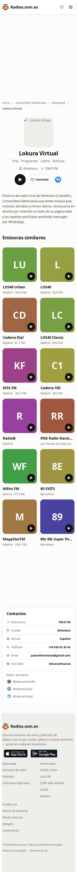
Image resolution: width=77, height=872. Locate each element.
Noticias (59, 161)
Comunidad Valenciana (31, 103)
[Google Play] (44, 753)
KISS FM (10, 387)
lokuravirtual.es (59, 664)
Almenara (58, 103)
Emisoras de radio (14, 770)
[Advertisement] (38, 58)
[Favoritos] (62, 7)
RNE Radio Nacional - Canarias (57, 438)
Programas (29, 161)
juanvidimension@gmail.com (50, 655)
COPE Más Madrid (52, 783)
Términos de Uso (39, 850)
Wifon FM (11, 488)
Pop (15, 161)
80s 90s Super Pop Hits (57, 539)
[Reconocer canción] (58, 179)
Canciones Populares (16, 783)
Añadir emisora (12, 817)
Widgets (7, 824)
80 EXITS (47, 488)
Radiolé (9, 438)
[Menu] (71, 7)
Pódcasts (8, 776)
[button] (19, 264)
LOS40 (45, 287)
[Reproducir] (20, 179)
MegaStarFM (14, 539)
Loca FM (45, 776)
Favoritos (42, 179)
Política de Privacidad (14, 850)
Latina (45, 161)
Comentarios (10, 830)
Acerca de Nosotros (15, 811)
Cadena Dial (13, 337)
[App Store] (15, 753)
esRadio (45, 796)
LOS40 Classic (52, 337)
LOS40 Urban (14, 287)
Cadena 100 (50, 387)
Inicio (6, 103)
